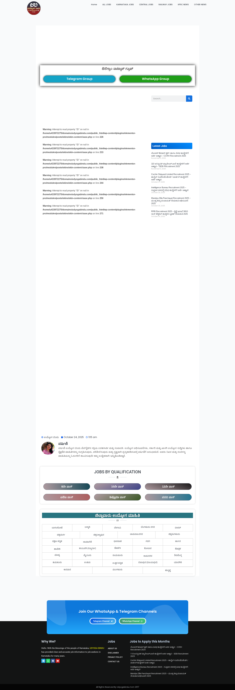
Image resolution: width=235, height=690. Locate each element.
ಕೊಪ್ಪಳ (178, 549)
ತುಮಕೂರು (57, 562)
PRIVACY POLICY (115, 657)
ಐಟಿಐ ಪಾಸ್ (66, 497)
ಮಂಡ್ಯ (57, 555)
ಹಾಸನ (178, 541)
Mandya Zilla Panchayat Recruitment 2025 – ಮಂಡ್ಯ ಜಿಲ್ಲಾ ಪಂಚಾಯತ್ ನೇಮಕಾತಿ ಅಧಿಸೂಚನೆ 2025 (171, 201)
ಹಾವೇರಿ (57, 549)
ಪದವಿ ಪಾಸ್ (168, 497)
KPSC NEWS (183, 4)
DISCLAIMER (113, 653)
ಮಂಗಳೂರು (117, 569)
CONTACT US (113, 661)
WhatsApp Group (155, 79)
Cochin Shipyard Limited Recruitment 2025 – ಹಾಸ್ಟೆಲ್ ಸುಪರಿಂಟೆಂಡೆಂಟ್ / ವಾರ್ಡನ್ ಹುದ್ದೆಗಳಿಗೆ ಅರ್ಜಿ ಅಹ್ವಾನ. (171, 177)
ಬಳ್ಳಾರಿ (87, 527)
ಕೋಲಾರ (147, 548)
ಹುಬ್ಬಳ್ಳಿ (168, 570)
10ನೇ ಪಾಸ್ (117, 486)
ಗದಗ (148, 541)
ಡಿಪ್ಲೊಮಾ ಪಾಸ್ (117, 497)
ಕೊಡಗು (117, 548)
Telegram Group (79, 79)
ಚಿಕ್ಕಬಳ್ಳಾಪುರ (98, 535)
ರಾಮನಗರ (147, 556)
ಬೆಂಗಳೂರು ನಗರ (148, 527)
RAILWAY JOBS (165, 4)
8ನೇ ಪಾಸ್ (66, 486)
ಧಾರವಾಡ (118, 541)
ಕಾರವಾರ (67, 569)
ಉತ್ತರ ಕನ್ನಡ (117, 563)
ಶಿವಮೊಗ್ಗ (178, 555)
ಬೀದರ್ (178, 527)
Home (94, 4)
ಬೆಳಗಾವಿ (117, 527)
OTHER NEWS (200, 4)
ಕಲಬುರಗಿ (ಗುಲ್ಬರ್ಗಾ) (87, 548)
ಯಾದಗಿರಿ (178, 562)
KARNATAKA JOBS (125, 4)
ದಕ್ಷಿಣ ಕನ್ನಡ (57, 541)
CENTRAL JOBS (146, 4)
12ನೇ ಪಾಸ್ (168, 486)
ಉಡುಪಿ (87, 562)
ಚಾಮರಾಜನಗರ (136, 534)
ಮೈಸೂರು (87, 555)
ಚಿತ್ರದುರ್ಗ (61, 535)
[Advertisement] (117, 45)
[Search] (189, 98)
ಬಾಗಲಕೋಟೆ (57, 527)
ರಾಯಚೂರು (118, 555)
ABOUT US (112, 648)
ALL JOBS (106, 4)
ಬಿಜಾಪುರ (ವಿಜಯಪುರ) (147, 562)
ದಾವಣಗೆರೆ (87, 542)
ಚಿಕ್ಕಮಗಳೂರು (174, 534)
